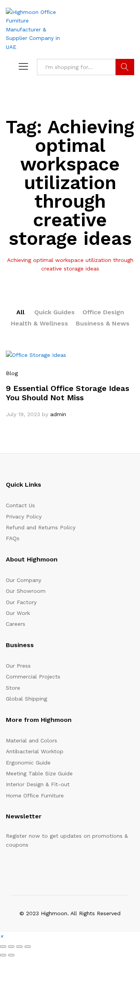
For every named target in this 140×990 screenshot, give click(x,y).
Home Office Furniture (35, 795)
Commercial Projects (33, 676)
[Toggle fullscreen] (11, 946)
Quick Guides (54, 312)
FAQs (12, 538)
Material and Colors (31, 740)
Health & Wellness (39, 323)
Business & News (103, 323)
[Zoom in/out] (3, 946)
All (20, 312)
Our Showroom (26, 591)
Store (13, 688)
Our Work (18, 613)
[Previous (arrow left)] (3, 955)
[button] (1, 936)
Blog (12, 373)
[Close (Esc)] (27, 946)
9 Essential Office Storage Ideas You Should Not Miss (67, 393)
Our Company (23, 580)
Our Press (18, 666)
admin (58, 414)
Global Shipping (26, 699)
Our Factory (21, 602)
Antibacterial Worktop (34, 751)
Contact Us (20, 505)
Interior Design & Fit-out (38, 784)
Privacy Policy (24, 516)
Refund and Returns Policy (40, 527)
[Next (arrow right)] (11, 955)
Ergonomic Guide (28, 762)
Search (125, 67)
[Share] (19, 946)
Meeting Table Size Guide (39, 773)
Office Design (103, 312)
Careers (15, 624)
